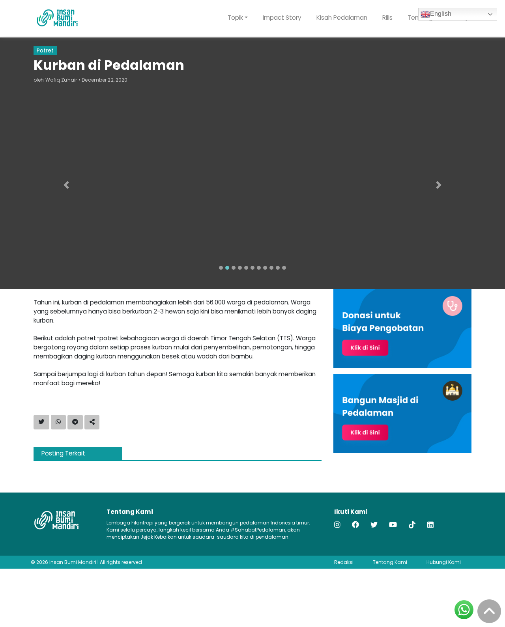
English (440, 13)
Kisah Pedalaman (341, 17)
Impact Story (282, 17)
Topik (235, 17)
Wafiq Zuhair (61, 80)
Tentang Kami (390, 562)
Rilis (387, 17)
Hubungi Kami (443, 562)
